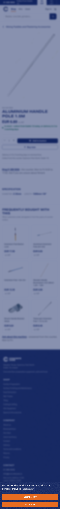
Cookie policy (28, 489)
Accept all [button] (30, 504)
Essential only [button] (30, 497)
